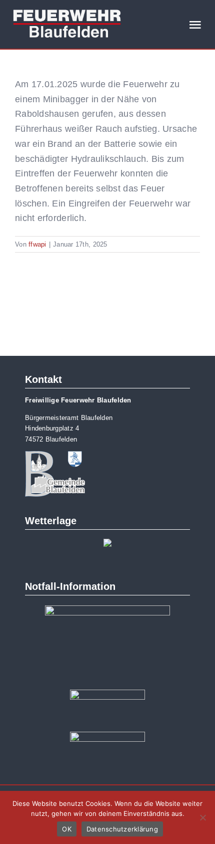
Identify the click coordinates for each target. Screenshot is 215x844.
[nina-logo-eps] (107, 610)
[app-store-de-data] (107, 694)
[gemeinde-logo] (55, 456)
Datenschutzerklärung (122, 829)
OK (67, 829)
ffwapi (37, 244)
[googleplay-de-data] (107, 736)
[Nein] (203, 817)
